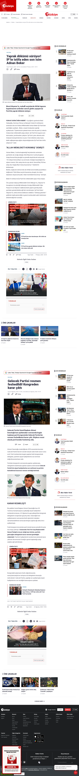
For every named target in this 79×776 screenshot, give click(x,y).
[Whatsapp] (7, 69)
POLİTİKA (49, 17)
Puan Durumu (26, 718)
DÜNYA (63, 17)
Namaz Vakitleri (70, 716)
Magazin (14, 735)
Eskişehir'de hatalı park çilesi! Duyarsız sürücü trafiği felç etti (69, 209)
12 (27, 294)
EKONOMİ (56, 17)
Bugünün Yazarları (5, 735)
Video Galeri (15, 744)
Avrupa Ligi (25, 723)
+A (32, 115)
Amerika (36, 720)
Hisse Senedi (15, 722)
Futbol (24, 716)
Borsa (13, 716)
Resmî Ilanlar (15, 739)
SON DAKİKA (4, 17)
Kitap (57, 720)
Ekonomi (14, 714)
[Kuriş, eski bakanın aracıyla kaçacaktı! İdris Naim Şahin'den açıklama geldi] (62, 98)
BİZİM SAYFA (33, 17)
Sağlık (46, 716)
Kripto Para (14, 723)
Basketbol (25, 725)
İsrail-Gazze (36, 723)
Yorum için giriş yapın (39, 309)
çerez (26, 768)
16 (32, 294)
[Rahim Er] (58, 125)
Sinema (57, 716)
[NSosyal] (34, 269)
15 (31, 294)
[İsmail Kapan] (58, 116)
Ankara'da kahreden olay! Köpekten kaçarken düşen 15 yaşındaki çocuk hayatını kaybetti (68, 524)
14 (30, 294)
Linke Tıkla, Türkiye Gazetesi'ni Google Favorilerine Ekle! (23, 48)
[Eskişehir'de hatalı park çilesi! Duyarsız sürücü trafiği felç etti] (59, 211)
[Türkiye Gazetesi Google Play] (39, 741)
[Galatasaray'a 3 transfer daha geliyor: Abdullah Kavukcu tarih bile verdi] (62, 421)
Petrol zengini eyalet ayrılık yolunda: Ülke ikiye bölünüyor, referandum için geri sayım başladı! (69, 190)
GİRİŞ (74, 14)
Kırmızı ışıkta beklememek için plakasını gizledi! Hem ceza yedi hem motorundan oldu (69, 547)
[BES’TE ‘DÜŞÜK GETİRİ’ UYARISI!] (59, 203)
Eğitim (2, 718)
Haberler (14, 741)
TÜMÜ (38, 294)
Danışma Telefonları (27, 742)
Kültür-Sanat (59, 714)
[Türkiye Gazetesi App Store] (39, 736)
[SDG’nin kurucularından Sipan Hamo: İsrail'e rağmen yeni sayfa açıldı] (62, 388)
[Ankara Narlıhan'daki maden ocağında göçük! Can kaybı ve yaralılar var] (62, 86)
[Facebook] (10, 255)
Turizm (13, 729)
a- (29, 115)
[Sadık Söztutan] (58, 146)
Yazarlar (3, 733)
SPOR (69, 17)
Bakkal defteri (65, 146)
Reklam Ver (25, 746)
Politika (9, 52)
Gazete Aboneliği (16, 14)
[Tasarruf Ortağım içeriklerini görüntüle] (15, 17)
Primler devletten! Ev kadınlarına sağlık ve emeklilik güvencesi (66, 137)
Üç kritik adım (65, 155)
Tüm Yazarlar (4, 737)
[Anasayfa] (5, 709)
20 (37, 294)
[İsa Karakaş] (58, 135)
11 (26, 294)
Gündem (3, 714)
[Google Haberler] (40, 269)
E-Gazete (8, 14)
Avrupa (35, 718)
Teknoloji (14, 737)
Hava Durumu (48, 718)
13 (29, 645)
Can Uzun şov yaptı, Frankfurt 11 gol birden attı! (69, 228)
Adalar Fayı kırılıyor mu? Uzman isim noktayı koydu (68, 219)
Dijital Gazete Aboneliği (27, 14)
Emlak (13, 725)
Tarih (57, 722)
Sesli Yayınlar (70, 718)
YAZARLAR (24, 17)
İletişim (24, 737)
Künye (24, 739)
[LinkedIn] (30, 269)
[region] (39, 771)
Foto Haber (14, 742)
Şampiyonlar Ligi (27, 722)
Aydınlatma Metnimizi (33, 770)
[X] (23, 269)
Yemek (46, 720)
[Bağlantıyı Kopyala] (11, 69)
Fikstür (24, 720)
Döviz (13, 720)
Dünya (35, 714)
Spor (24, 714)
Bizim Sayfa (69, 714)
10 (25, 294)
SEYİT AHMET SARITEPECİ (16, 601)
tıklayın (69, 172)
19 (36, 294)
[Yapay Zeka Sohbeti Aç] (75, 772)
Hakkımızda (25, 735)
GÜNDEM (41, 17)
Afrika (35, 722)
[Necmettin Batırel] (58, 154)
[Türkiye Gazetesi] (51, 15)
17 (33, 294)
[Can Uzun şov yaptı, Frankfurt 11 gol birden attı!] (59, 230)
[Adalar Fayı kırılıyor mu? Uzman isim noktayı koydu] (59, 221)
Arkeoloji (58, 718)
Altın (13, 718)
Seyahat (47, 722)
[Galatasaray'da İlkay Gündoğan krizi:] (62, 62)
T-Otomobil (14, 727)
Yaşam (46, 714)
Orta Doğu (36, 716)
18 (35, 645)
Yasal (24, 744)
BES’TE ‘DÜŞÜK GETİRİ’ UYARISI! (68, 200)
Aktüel (46, 723)
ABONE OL (68, 709)
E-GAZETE (60, 709)
